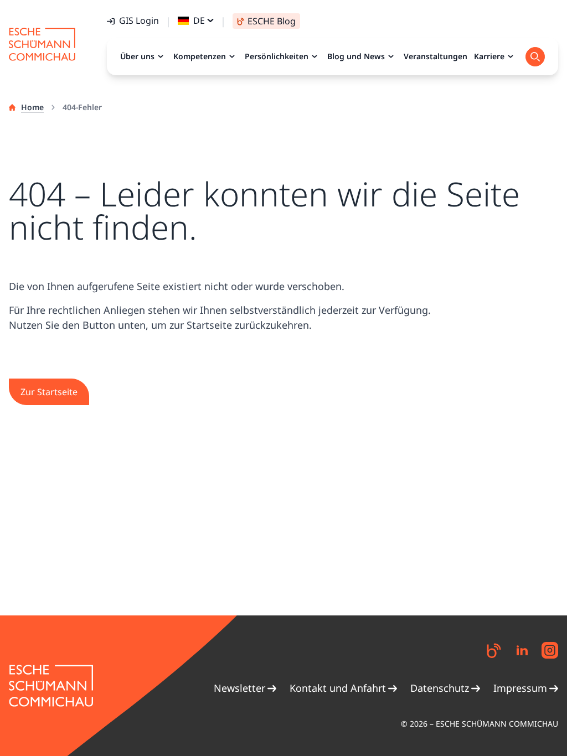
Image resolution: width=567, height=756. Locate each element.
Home (32, 107)
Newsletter (239, 688)
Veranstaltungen (435, 56)
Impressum (520, 688)
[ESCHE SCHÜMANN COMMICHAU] (42, 44)
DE (199, 20)
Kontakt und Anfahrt (338, 688)
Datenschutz (439, 688)
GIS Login (139, 20)
